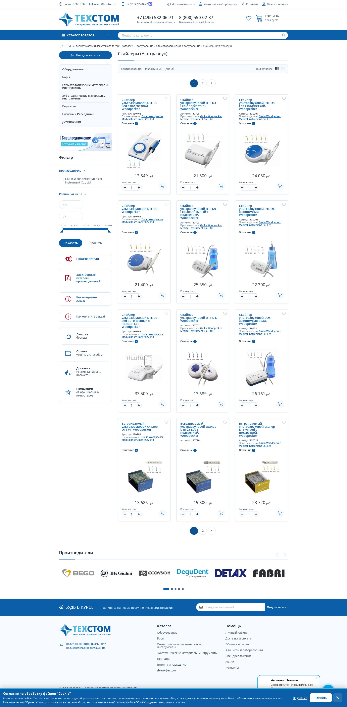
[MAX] (150, 4)
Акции (230, 662)
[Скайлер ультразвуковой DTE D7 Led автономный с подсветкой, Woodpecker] (144, 366)
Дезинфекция (72, 122)
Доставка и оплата (183, 4)
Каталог (127, 46)
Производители (87, 259)
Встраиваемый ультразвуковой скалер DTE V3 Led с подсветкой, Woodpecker (257, 429)
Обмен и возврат (237, 644)
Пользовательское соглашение (85, 648)
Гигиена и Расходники (78, 114)
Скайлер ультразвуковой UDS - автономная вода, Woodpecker (255, 319)
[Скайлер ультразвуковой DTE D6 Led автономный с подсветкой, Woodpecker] (202, 257)
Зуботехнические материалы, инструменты (83, 97)
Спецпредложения (238, 656)
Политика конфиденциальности (86, 644)
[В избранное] (166, 98)
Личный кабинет (277, 4)
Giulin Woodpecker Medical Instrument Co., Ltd (142, 118)
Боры (66, 77)
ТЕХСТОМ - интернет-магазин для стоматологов (89, 46)
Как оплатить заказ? (90, 316)
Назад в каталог (88, 55)
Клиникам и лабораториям (221, 4)
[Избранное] (249, 18)
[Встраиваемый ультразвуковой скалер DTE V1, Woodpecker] (144, 475)
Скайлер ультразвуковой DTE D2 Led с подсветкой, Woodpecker (139, 104)
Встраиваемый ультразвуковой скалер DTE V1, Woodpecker (140, 426)
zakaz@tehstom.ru (105, 4)
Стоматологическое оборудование (178, 46)
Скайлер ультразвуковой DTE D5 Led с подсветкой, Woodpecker (257, 104)
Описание (128, 123)
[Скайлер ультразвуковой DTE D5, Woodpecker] (144, 257)
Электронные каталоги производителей (88, 278)
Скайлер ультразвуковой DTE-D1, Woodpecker (198, 317)
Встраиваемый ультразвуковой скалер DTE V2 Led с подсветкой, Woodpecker (198, 429)
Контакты (252, 4)
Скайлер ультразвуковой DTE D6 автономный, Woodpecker (257, 210)
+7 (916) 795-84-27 (137, 4)
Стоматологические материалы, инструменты (85, 86)
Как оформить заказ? (86, 298)
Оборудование (144, 46)
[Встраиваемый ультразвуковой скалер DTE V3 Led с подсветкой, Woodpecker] (261, 475)
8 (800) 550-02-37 (196, 17)
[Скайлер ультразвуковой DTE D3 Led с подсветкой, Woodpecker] (202, 148)
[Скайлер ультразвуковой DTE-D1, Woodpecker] (202, 366)
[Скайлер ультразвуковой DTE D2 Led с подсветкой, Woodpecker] (144, 148)
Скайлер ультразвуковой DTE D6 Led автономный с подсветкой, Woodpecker (198, 211)
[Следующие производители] (285, 554)
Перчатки (69, 106)
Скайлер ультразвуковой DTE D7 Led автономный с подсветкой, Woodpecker (139, 320)
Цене (167, 69)
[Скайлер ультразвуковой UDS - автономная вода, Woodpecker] (261, 366)
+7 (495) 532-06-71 (155, 17)
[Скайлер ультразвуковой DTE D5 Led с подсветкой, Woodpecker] (261, 148)
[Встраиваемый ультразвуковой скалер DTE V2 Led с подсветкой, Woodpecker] (202, 475)
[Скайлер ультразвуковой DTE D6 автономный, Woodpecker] (261, 257)
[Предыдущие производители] (277, 554)
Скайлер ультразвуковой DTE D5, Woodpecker (140, 208)
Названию (151, 69)
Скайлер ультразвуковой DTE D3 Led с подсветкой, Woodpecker (198, 104)
